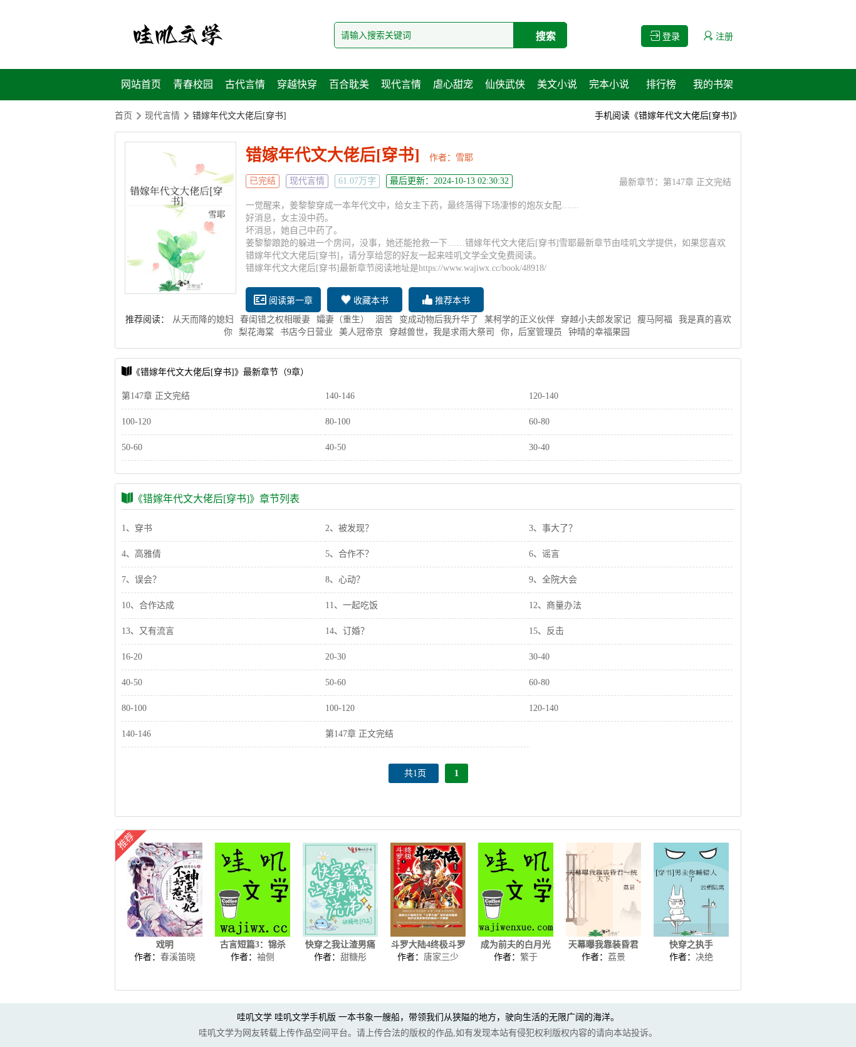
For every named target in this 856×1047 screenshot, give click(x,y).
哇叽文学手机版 (305, 1017)
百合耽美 (349, 84)
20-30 (335, 656)
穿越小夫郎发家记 (596, 319)
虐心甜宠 (453, 84)
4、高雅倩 (141, 554)
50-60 (132, 447)
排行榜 (661, 84)
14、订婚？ (347, 631)
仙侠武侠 (505, 84)
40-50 (335, 447)
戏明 (165, 944)
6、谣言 (544, 554)
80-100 (337, 421)
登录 (670, 36)
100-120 (136, 421)
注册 (723, 36)
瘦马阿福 (654, 319)
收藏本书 (370, 300)
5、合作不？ (349, 554)
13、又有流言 (148, 631)
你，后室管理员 (531, 332)
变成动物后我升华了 (438, 319)
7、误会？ (141, 579)
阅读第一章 (289, 300)
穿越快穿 (297, 84)
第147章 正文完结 (697, 182)
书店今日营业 (306, 332)
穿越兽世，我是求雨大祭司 (441, 332)
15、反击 (546, 631)
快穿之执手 (691, 944)
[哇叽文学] (177, 34)
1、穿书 (137, 528)
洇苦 (384, 319)
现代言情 (401, 84)
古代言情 (245, 84)
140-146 (340, 396)
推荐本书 (451, 300)
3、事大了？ (553, 528)
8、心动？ (345, 579)
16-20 (132, 656)
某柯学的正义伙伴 (519, 319)
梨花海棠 (256, 332)
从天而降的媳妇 (203, 319)
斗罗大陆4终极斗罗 (428, 944)
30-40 (539, 447)
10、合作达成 (148, 605)
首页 (123, 115)
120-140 (543, 396)
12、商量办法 (555, 605)
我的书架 (713, 84)
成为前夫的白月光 (516, 944)
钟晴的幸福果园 (599, 332)
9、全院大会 (553, 579)
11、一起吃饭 (351, 605)
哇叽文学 (254, 1017)
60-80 (539, 421)
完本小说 (609, 84)
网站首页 (141, 84)
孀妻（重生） (342, 319)
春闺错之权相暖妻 (275, 319)
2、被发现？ (349, 528)
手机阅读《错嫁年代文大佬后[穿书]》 (668, 115)
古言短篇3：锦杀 (253, 944)
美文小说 (557, 84)
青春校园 (193, 84)
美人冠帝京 (361, 332)
